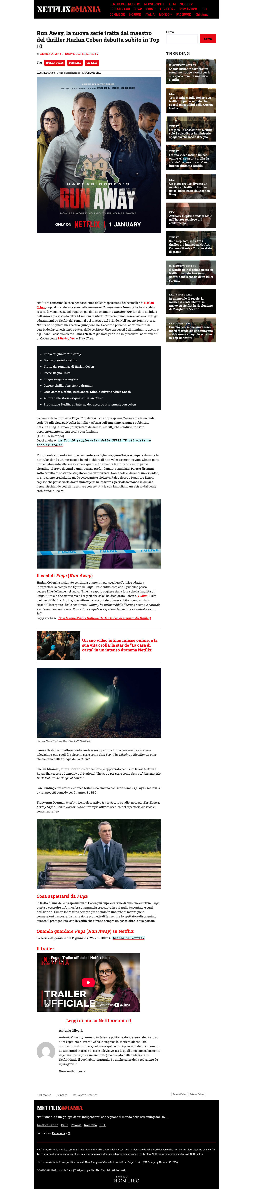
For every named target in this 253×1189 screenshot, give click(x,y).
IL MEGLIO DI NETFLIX (125, 4)
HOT (204, 9)
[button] (174, 9)
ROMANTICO (188, 9)
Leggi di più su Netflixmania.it (98, 1021)
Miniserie (75, 62)
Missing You (66, 338)
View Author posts (72, 1071)
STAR (138, 9)
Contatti (62, 1095)
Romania (90, 1125)
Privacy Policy (197, 1094)
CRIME (150, 9)
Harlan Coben (55, 62)
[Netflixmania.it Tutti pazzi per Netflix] (70, 9)
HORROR (135, 14)
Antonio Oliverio (50, 53)
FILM (172, 4)
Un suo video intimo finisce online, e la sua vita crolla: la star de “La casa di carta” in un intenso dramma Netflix (119, 645)
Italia (64, 1125)
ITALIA (150, 14)
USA (102, 1125)
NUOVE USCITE (154, 4)
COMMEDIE (117, 14)
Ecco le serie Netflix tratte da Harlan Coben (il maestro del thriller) (104, 618)
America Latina (47, 1125)
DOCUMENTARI (120, 9)
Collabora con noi (85, 1095)
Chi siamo (201, 14)
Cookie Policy (179, 1094)
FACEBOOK (183, 14)
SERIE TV (186, 4)
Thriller (91, 62)
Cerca (170, 32)
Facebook (58, 1133)
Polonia (76, 1125)
